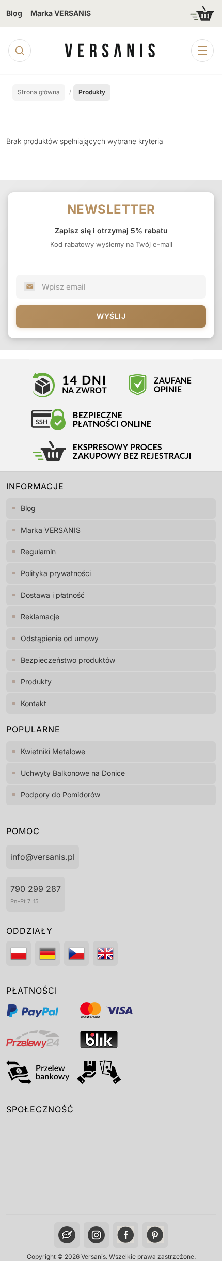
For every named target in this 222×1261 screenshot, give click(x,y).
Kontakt (33, 703)
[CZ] (76, 953)
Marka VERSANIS (60, 13)
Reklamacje (40, 616)
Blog (14, 13)
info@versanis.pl (42, 857)
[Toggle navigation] (202, 50)
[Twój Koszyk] (202, 13)
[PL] (18, 953)
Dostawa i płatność (53, 594)
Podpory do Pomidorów (60, 794)
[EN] (105, 953)
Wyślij (111, 316)
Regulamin (38, 551)
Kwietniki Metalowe (53, 751)
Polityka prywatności (56, 573)
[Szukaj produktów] (19, 50)
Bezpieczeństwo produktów (68, 660)
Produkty (36, 681)
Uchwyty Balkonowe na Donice (73, 773)
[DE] (47, 953)
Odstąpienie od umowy (60, 638)
